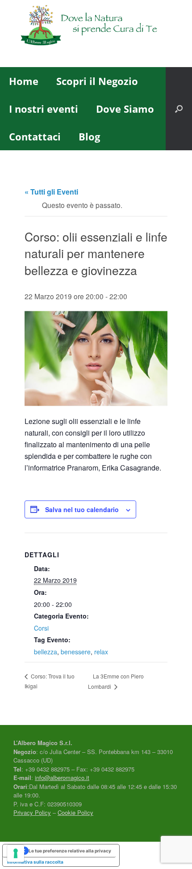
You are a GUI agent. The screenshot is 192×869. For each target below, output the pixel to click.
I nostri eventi (43, 108)
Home (23, 81)
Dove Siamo (125, 108)
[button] (179, 108)
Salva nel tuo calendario (82, 509)
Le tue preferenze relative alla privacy (70, 850)
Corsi (41, 627)
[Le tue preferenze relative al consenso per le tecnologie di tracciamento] (15, 853)
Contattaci (35, 136)
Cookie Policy (75, 812)
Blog (89, 136)
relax (101, 651)
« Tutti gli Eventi (51, 192)
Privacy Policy (32, 812)
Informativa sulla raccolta (35, 862)
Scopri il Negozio (97, 81)
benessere (76, 651)
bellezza (45, 651)
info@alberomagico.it (62, 777)
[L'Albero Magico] (96, 26)
